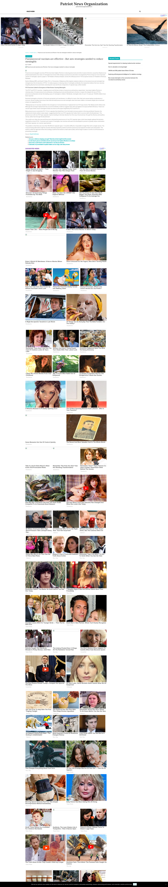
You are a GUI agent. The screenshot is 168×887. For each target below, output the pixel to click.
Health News (31, 11)
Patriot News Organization (84, 3)
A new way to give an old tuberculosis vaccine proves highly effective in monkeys (52, 140)
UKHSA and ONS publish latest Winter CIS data (121, 70)
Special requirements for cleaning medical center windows (124, 63)
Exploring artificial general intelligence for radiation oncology (124, 74)
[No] (166, 884)
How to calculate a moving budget (117, 67)
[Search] (140, 11)
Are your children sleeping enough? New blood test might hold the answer (50, 139)
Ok (135, 884)
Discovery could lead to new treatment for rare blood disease (46, 142)
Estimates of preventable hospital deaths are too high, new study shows (49, 144)
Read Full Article (34, 134)
